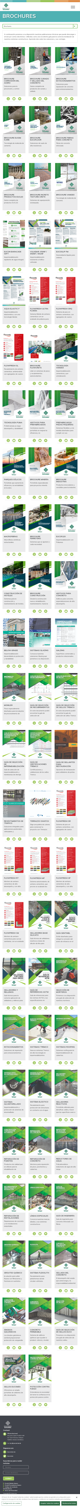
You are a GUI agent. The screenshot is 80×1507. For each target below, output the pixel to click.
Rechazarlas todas (69, 1503)
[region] (40, 1500)
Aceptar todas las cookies (50, 1503)
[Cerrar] (76, 1497)
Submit (8, 1478)
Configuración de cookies (11, 1503)
